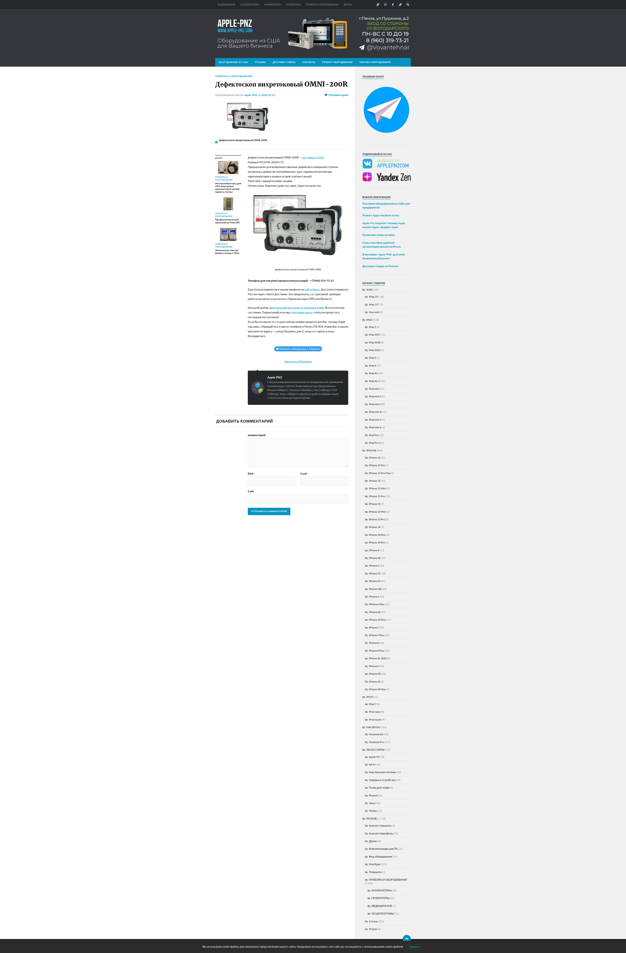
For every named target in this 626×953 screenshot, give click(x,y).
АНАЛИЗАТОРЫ (272, 4)
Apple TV (374, 756)
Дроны (373, 841)
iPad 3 (372, 357)
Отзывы (260, 62)
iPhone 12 (374, 480)
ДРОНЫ (347, 4)
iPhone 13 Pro (377, 519)
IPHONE (371, 450)
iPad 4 (372, 365)
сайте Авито (312, 289)
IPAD (369, 319)
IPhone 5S (374, 581)
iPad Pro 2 (374, 442)
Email (304, 473)
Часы (372, 803)
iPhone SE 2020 (378, 658)
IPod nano (374, 711)
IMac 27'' (374, 304)
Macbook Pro (376, 742)
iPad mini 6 (375, 427)
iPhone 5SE (375, 588)
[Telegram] (400, 4)
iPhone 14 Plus (377, 534)
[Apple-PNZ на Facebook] (393, 4)
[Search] (408, 4)
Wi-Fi (372, 764)
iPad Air (373, 373)
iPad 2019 (374, 350)
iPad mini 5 (375, 419)
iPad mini (374, 388)
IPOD (369, 696)
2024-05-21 (268, 94)
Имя (251, 473)
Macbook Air (376, 734)
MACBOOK (373, 727)
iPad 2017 (374, 334)
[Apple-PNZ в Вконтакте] (378, 4)
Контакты (308, 62)
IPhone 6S (374, 612)
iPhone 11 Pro (377, 465)
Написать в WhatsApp (298, 361)
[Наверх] (407, 939)
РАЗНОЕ (371, 818)
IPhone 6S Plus (377, 619)
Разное (373, 795)
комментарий (257, 435)
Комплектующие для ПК (383, 848)
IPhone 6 (374, 596)
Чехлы (373, 810)
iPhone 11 (374, 457)
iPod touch (375, 719)
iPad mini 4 (375, 411)
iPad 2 (372, 326)
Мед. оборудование (380, 856)
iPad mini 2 (375, 396)
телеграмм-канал (302, 312)
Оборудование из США (233, 62)
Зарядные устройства (382, 779)
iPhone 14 (374, 526)
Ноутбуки (374, 864)
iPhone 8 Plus (376, 650)
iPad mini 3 (375, 404)
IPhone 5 (374, 565)
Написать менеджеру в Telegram (299, 348)
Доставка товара (284, 62)
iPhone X (374, 666)
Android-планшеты (380, 825)
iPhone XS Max (377, 689)
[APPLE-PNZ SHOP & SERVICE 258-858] (313, 33)
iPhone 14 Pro (377, 542)
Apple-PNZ (250, 94)
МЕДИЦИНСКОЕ (226, 4)
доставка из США (313, 157)
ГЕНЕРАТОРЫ (293, 4)
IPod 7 (372, 704)
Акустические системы (382, 772)
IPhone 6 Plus (376, 604)
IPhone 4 (374, 550)
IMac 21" (374, 296)
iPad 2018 (374, 342)
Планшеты (375, 872)
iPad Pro (374, 435)
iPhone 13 (374, 503)
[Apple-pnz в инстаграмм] (385, 4)
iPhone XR (375, 673)
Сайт (251, 491)
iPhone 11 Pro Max (379, 473)
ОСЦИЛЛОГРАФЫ (249, 4)
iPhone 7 (374, 627)
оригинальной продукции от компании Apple (296, 307)
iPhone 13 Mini (377, 511)
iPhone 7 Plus (376, 635)
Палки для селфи (379, 787)
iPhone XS (374, 681)
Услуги (373, 929)
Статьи (373, 921)
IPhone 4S (374, 557)
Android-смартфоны (381, 833)
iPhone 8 (374, 642)
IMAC (369, 289)
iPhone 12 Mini (377, 488)
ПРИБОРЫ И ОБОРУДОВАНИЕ (322, 4)
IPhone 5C (375, 573)
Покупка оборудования (375, 62)
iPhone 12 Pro (377, 496)
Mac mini (374, 312)
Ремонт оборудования (337, 62)
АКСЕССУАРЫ (375, 749)
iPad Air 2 (374, 381)
